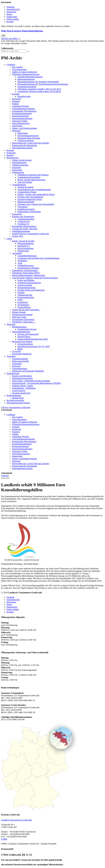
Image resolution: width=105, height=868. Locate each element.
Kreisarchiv (17, 214)
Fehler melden (13, 19)
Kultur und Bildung (26, 280)
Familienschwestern (26, 209)
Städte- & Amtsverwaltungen (24, 72)
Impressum (11, 12)
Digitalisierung (13, 373)
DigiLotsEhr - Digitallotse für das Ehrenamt (31, 381)
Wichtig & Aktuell (25, 187)
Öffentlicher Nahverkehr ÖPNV (26, 273)
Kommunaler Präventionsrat (24, 111)
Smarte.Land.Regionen (22, 376)
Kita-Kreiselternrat (25, 248)
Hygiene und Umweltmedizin (30, 197)
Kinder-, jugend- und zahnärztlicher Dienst (36, 194)
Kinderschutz (23, 251)
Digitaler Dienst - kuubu (22, 385)
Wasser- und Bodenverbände (24, 128)
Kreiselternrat (23, 305)
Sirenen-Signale (19, 312)
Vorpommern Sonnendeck (23, 319)
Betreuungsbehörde (26, 202)
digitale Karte (18, 398)
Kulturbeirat (23, 302)
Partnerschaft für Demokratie (24, 145)
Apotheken (22, 260)
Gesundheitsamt (19, 184)
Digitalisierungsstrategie (22, 378)
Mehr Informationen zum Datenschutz (17, 46)
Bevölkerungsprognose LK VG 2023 (34, 346)
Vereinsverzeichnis (26, 140)
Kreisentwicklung (25, 344)
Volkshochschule (25, 295)
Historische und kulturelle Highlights (28, 371)
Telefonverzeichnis (20, 165)
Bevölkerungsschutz (15, 400)
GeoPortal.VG (24, 221)
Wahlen (15, 104)
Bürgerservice (13, 157)
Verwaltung (22, 207)
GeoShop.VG (24, 224)
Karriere (10, 155)
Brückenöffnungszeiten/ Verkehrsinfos (28, 275)
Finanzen (16, 101)
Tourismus (11, 356)
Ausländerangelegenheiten (29, 177)
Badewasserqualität (20, 361)
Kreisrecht (16, 99)
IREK (20, 349)
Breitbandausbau (19, 327)
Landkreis (11, 64)
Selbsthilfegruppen (26, 265)
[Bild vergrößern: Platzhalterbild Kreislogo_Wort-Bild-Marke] (21, 561)
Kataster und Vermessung (23, 216)
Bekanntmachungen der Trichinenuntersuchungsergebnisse (43, 84)
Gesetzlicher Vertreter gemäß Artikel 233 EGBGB (39, 91)
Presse (9, 14)
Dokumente (17, 170)
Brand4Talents (24, 336)
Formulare (16, 167)
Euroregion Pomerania (21, 354)
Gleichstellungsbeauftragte (23, 108)
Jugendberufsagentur (21, 231)
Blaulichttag (23, 133)
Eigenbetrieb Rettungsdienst (24, 226)
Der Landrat (17, 67)
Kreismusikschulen (26, 297)
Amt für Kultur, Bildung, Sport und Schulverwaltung (35, 278)
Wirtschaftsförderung (21, 332)
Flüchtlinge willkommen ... (23, 322)
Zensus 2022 (17, 236)
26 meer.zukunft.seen (21, 393)
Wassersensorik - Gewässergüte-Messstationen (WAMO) (36, 383)
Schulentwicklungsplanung (29, 283)
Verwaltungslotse (19, 69)
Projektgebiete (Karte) (27, 329)
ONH (20, 300)
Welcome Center (19, 317)
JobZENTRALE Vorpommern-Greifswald (30, 233)
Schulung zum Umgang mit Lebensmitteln (36, 204)
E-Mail (4, 839)
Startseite (10, 7)
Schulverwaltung (25, 285)
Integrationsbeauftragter (22, 118)
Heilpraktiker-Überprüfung (29, 211)
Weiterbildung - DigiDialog (24, 388)
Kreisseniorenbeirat (20, 116)
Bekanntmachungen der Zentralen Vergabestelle (38, 81)
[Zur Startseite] (15, 407)
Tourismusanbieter (20, 359)
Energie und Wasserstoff (28, 334)
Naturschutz (17, 126)
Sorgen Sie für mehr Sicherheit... (26, 309)
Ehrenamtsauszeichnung (28, 135)
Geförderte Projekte (20, 106)
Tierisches (16, 366)
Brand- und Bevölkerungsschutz (31, 180)
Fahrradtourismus (19, 368)
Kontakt (10, 21)
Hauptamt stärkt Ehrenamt (29, 138)
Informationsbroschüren (22, 148)
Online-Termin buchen (22, 160)
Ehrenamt (16, 131)
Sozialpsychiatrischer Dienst (30, 199)
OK (3, 36)
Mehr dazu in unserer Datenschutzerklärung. (22, 31)
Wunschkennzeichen (21, 123)
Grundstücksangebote (27, 86)
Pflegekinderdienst (25, 243)
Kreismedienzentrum (26, 287)
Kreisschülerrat (24, 307)
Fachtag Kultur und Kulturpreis (31, 290)
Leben (9, 238)
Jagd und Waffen (25, 182)
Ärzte (20, 263)
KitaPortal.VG (24, 246)
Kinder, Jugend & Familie (23, 241)
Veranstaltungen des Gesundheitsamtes (34, 189)
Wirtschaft (11, 324)
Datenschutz (12, 17)
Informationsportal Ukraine (18, 403)
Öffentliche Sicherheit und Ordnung (33, 175)
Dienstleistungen (19, 162)
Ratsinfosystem (24, 96)
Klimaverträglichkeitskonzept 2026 (33, 339)
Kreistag (15, 94)
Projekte (21, 292)
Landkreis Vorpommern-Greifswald (16, 820)
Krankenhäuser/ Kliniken (28, 268)
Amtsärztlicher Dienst (27, 192)
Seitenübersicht (13, 9)
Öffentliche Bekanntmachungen (26, 74)
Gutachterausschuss (26, 219)
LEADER (16, 351)
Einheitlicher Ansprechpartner (25, 270)
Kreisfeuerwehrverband (22, 314)
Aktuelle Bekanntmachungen (30, 77)
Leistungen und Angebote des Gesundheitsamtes (38, 258)
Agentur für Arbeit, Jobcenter (24, 229)
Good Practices (18, 390)
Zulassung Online (19, 121)
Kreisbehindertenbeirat (22, 113)
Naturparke (17, 363)
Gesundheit (17, 253)
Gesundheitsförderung (27, 256)
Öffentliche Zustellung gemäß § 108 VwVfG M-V (39, 89)
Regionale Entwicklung (22, 341)
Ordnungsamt (18, 172)
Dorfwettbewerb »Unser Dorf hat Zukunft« (30, 143)
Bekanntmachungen (26, 79)
